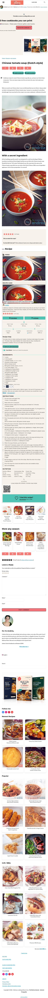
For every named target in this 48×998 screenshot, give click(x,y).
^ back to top (24, 953)
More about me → (24, 646)
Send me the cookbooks (23, 27)
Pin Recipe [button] (35, 318)
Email (3, 603)
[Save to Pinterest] (20, 68)
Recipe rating (5, 571)
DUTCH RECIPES (6, 959)
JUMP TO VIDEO (30, 73)
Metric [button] (4, 392)
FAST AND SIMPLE (7, 968)
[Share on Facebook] (5, 68)
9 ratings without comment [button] (26, 560)
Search (3, 663)
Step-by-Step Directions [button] (11, 346)
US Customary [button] (11, 392)
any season (13, 58)
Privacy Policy (5, 982)
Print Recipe (14, 318)
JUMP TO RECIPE (18, 73)
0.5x (4, 386)
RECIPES (4, 956)
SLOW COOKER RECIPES (8, 965)
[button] (4, 234)
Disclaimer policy (6, 984)
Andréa (7, 305)
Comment (4, 576)
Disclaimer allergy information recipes (11, 986)
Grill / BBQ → (43, 949)
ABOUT (4, 979)
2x (9, 386)
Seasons (8, 58)
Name (4, 598)
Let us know (22, 499)
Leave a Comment (44, 6)
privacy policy (24, 997)
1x (7, 386)
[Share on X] (12, 68)
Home (3, 58)
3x (12, 386)
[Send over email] (27, 68)
